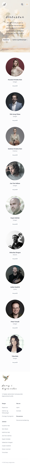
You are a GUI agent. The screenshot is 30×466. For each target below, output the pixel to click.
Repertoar (6, 40)
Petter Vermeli (6, 449)
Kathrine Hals (6, 432)
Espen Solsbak (6, 439)
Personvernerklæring (22, 420)
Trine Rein (5, 452)
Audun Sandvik (6, 446)
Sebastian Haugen (7, 442)
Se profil (15, 86)
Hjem (18, 407)
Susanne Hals (6, 425)
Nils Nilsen (5, 429)
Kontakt (18, 411)
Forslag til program (8, 416)
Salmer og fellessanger (20, 40)
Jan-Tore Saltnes (7, 435)
